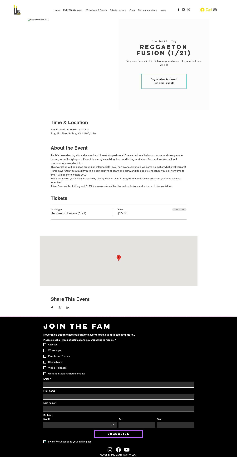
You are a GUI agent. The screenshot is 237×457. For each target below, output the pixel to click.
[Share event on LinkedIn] (67, 307)
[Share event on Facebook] (52, 307)
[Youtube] (127, 450)
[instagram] (183, 9)
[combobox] (80, 425)
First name (49, 391)
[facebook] (178, 9)
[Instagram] (110, 450)
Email (47, 379)
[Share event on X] (60, 307)
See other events (164, 83)
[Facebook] (118, 450)
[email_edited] (188, 9)
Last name (49, 403)
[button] (214, 9)
